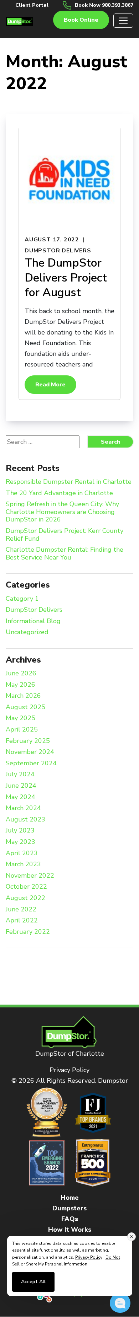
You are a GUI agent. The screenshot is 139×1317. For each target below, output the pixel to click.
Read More (50, 385)
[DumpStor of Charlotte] (19, 20)
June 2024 (21, 786)
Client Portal (31, 5)
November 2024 (30, 752)
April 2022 (22, 921)
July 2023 (20, 831)
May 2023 (20, 842)
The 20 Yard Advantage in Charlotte (59, 493)
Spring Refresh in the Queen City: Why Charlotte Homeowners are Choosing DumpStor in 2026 (62, 512)
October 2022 (26, 887)
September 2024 (31, 763)
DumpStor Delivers (58, 251)
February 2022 (28, 932)
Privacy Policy (69, 1070)
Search (110, 442)
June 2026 (21, 674)
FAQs (69, 1219)
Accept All (33, 1281)
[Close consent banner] (131, 1236)
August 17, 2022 (52, 239)
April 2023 (22, 853)
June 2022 (21, 910)
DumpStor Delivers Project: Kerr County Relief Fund (64, 534)
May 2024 (20, 797)
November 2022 (30, 876)
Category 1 (22, 599)
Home (70, 1197)
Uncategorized (27, 632)
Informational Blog (33, 621)
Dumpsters (69, 1208)
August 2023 (25, 820)
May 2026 (20, 685)
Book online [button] (81, 20)
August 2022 (25, 898)
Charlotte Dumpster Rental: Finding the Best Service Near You (64, 553)
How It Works (69, 1229)
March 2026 (23, 696)
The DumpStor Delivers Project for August (66, 277)
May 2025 (20, 718)
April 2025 (22, 730)
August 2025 (25, 707)
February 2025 (28, 741)
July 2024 (20, 774)
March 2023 (23, 864)
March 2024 (23, 808)
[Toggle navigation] (123, 21)
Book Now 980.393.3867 (104, 5)
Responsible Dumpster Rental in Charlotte (69, 482)
